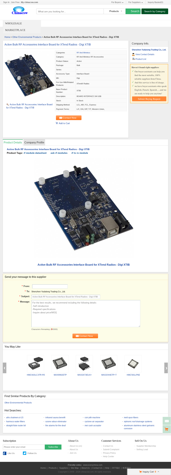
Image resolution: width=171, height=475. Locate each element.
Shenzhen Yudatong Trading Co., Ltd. (149, 50)
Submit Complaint (111, 449)
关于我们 (116, 468)
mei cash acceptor (93, 425)
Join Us (73, 453)
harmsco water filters (15, 421)
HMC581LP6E (133, 375)
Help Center (108, 456)
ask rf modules (59, 153)
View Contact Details (144, 54)
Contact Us (108, 446)
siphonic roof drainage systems (138, 421)
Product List (140, 59)
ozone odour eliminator (55, 421)
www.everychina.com (92, 465)
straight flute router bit (16, 425)
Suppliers (63, 468)
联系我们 (127, 468)
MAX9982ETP (60, 375)
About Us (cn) (76, 446)
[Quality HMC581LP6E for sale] (133, 363)
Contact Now (69, 117)
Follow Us (32, 453)
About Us (74, 449)
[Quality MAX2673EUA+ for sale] (84, 363)
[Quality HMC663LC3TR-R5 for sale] (35, 363)
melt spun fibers (131, 417)
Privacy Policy (109, 453)
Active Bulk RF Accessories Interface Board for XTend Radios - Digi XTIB (48, 44)
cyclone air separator (94, 421)
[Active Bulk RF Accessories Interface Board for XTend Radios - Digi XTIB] (30, 100)
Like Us (11, 453)
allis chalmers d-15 (14, 417)
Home (7, 37)
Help (107, 468)
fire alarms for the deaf (55, 425)
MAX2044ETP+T (109, 375)
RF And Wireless (83, 53)
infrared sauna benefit (55, 417)
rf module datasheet (35, 153)
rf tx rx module (79, 153)
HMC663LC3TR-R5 (36, 375)
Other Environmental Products (27, 37)
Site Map (75, 468)
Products (53, 468)
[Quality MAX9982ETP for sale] (60, 363)
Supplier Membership (146, 446)
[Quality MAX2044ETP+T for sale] (108, 363)
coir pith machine (92, 417)
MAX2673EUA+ (84, 375)
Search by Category (154, 11)
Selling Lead (142, 449)
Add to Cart (64, 123)
